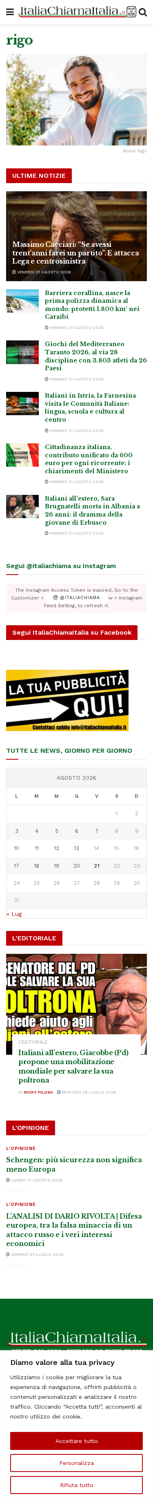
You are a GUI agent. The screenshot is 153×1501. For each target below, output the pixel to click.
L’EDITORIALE (33, 1042)
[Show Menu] (10, 12)
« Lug (14, 913)
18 (36, 866)
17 (16, 866)
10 (16, 848)
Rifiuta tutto (76, 1485)
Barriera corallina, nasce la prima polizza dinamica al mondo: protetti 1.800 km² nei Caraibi (92, 305)
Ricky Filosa (38, 1092)
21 (97, 866)
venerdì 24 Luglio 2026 (37, 1254)
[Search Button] (143, 12)
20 (76, 866)
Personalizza (76, 1463)
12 (56, 848)
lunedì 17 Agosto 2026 (36, 1180)
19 (56, 866)
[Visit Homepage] (76, 12)
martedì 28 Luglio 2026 (88, 1092)
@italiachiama (79, 598)
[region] (76, 1425)
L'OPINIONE (21, 1148)
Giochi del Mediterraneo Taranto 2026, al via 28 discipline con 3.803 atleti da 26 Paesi (96, 356)
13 (76, 848)
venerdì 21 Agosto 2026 (43, 272)
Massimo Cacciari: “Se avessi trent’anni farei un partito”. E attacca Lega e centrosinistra (75, 253)
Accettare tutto (76, 1441)
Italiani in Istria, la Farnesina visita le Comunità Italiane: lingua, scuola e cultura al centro (90, 407)
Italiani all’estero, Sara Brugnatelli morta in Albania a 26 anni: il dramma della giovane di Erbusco (92, 510)
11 (37, 848)
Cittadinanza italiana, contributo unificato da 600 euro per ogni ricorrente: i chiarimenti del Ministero (89, 459)
